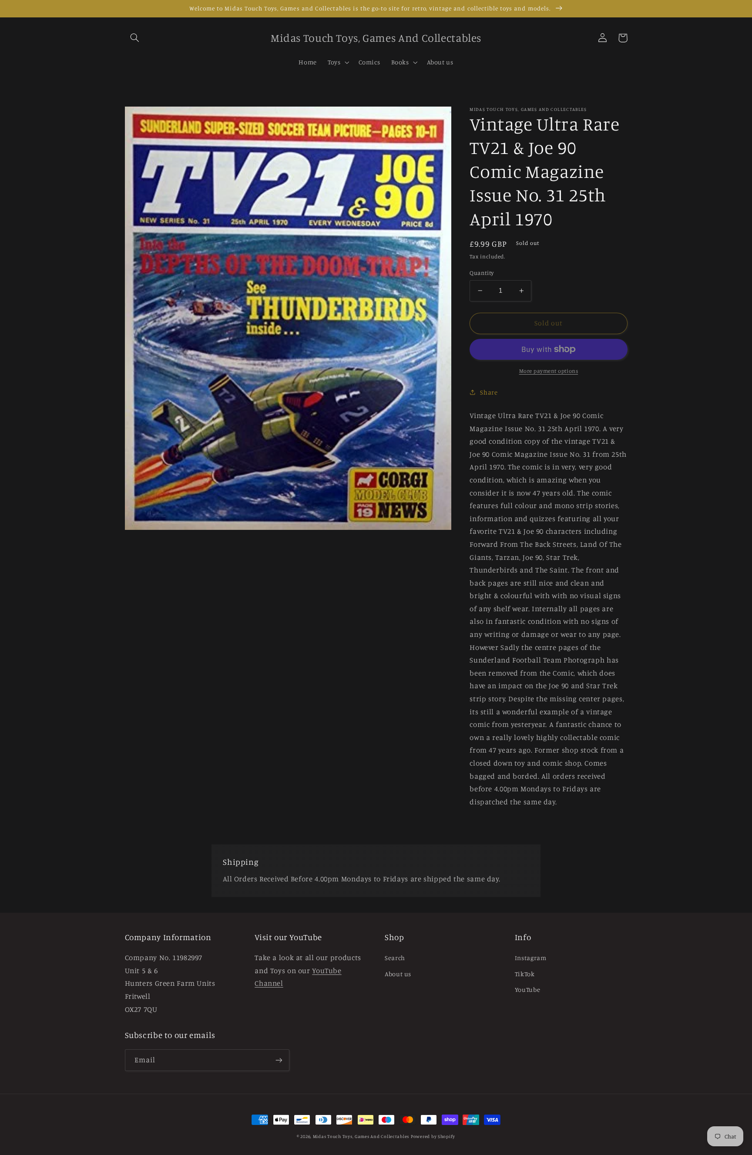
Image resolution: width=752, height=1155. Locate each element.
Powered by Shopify (433, 1136)
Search (395, 957)
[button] (135, 38)
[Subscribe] (279, 1060)
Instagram (531, 957)
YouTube (527, 989)
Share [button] (488, 392)
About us (398, 974)
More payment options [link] (548, 371)
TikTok (525, 974)
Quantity (482, 272)
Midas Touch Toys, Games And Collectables (361, 1136)
